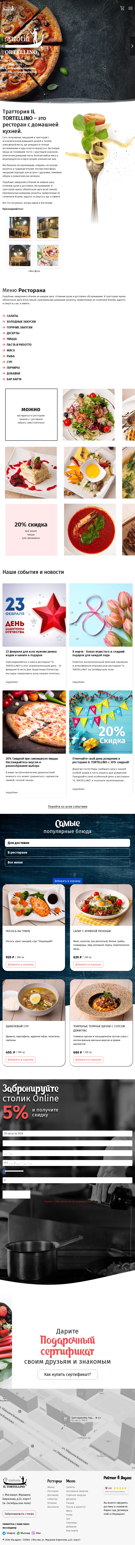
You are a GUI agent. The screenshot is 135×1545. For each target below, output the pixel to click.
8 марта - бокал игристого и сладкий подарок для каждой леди (98, 653)
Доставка (52, 1495)
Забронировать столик (19, 1513)
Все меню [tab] (15, 862)
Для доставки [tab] (18, 843)
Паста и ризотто (19, 345)
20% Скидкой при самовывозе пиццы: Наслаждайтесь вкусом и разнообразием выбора (32, 762)
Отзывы (52, 1502)
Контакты (53, 1506)
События (52, 1498)
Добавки (13, 373)
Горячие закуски (19, 327)
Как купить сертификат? (67, 1374)
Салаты (12, 316)
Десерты (13, 333)
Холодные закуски (21, 321)
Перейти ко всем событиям (67, 806)
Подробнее (12, 682)
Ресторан (53, 1491)
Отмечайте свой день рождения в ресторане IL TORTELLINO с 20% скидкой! (100, 760)
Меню (50, 1487)
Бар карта (14, 379)
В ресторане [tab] (17, 852)
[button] (2, 46)
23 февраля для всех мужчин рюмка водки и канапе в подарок (31, 653)
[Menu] (130, 8)
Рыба (11, 356)
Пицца (12, 339)
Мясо (11, 350)
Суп (9, 362)
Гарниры (13, 368)
